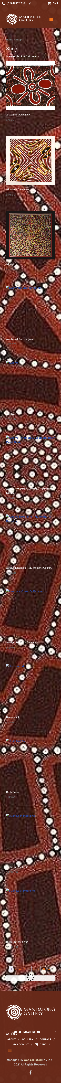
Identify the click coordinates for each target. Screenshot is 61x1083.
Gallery (27, 1039)
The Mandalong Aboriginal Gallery (24, 1033)
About (11, 1039)
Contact (45, 1039)
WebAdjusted (33, 1060)
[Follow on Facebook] (30, 1073)
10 (43, 969)
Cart (55, 3)
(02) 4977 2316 (16, 3)
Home (9, 39)
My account (21, 1045)
